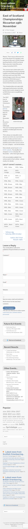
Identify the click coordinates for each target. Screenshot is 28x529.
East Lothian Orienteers (8, 4)
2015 (9, 412)
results (5, 424)
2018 (5, 414)
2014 (4, 411)
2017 (18, 411)
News (20, 32)
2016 (13, 411)
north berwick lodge (19, 422)
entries (11, 152)
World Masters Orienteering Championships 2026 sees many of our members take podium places (14, 493)
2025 (19, 417)
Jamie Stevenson (10, 420)
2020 (14, 414)
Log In (4, 442)
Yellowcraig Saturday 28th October (12, 233)
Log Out (5, 443)
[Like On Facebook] (12, 52)
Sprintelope (11, 427)
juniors (4, 422)
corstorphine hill (15, 418)
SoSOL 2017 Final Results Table (17, 238)
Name (5, 275)
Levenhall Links (9, 422)
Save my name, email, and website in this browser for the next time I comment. (13, 301)
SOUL (4, 427)
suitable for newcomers (10, 429)
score (9, 424)
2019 (9, 414)
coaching (10, 418)
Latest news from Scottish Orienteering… (13, 453)
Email (5, 282)
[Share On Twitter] (17, 52)
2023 (10, 416)
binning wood (5, 418)
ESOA (5, 109)
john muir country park (18, 420)
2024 (14, 417)
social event (12, 424)
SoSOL (22, 424)
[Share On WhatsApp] (21, 52)
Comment (6, 255)
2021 (18, 414)
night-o (14, 422)
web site (6, 431)
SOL (16, 424)
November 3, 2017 (10, 32)
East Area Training (7, 456)
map (11, 378)
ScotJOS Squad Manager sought (11, 466)
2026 (22, 417)
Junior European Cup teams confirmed (12, 485)
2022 (5, 416)
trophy (17, 429)
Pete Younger (10, 30)
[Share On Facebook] (15, 52)
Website (5, 290)
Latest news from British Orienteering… (12, 478)
